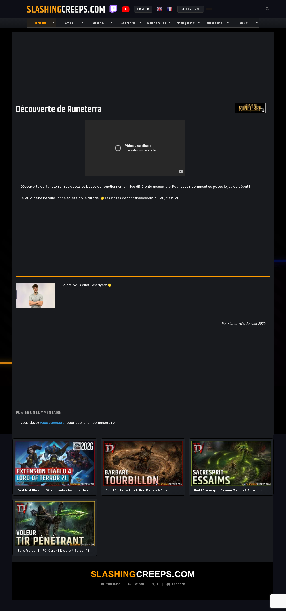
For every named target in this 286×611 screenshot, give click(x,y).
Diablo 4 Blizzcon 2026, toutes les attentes (52, 490)
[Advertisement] (143, 67)
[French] (170, 9)
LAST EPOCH (127, 23)
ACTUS (69, 23)
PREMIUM (40, 23)
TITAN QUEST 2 (185, 23)
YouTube (113, 584)
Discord (178, 584)
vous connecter (53, 422)
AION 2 (244, 23)
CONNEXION (143, 9)
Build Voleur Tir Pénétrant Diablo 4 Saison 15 (53, 551)
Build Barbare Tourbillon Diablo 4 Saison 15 (140, 490)
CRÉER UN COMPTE (190, 9)
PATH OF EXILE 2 (156, 23)
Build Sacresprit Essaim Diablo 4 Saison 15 (228, 490)
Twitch (113, 9)
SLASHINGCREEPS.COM (66, 9)
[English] (160, 9)
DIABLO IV (98, 23)
